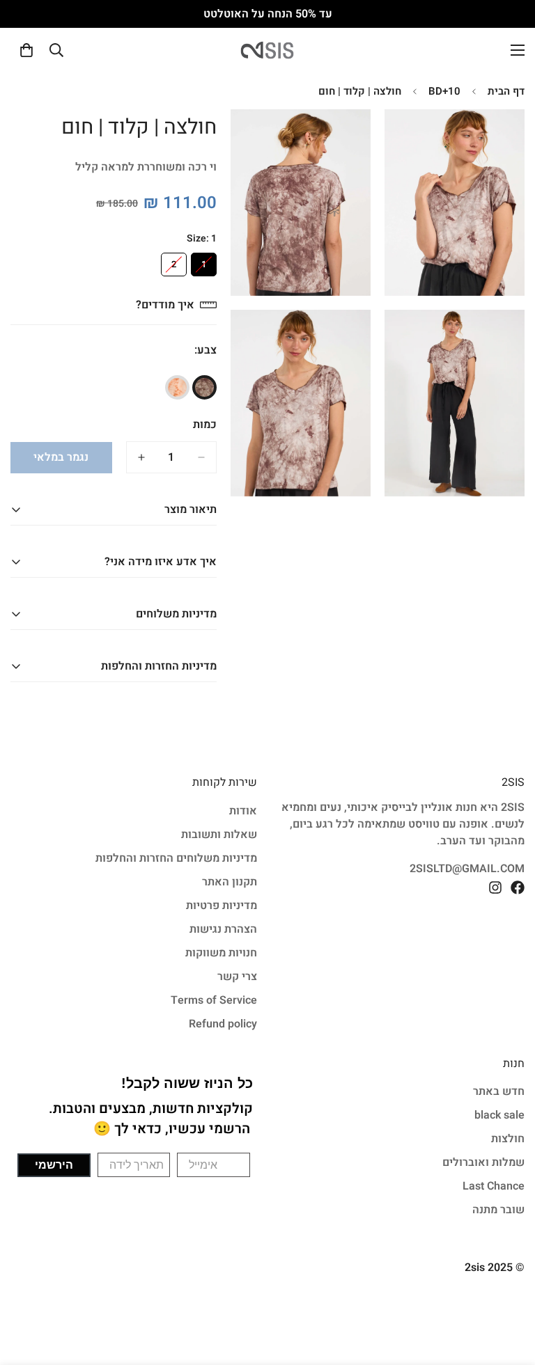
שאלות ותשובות (219, 834)
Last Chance (494, 1186)
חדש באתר (499, 1091)
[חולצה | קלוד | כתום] (177, 387)
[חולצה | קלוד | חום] (204, 387)
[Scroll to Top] (27, 1289)
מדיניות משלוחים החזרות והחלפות (176, 858)
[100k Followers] (495, 887)
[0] (26, 50)
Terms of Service (214, 1000)
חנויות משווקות (221, 953)
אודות (243, 811)
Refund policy (223, 1024)
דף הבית (506, 91)
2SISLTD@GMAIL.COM (467, 868)
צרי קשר (237, 976)
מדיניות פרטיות (221, 905)
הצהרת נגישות (223, 929)
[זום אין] (407, 139)
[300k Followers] (518, 887)
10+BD (444, 91)
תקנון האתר (229, 882)
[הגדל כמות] (141, 457)
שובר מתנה (498, 1209)
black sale (499, 1115)
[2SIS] (267, 50)
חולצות (508, 1138)
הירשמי (54, 1165)
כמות (205, 424)
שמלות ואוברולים (483, 1162)
